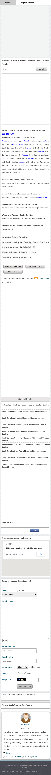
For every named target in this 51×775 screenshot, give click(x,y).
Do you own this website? (15, 554)
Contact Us (26, 771)
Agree (8, 756)
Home (7, 2)
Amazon (5, 141)
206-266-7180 (8, 134)
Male (21, 673)
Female (29, 673)
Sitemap (35, 771)
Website (27, 141)
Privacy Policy (15, 771)
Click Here (44, 279)
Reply (8, 753)
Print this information (35, 267)
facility (45, 141)
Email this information (13, 267)
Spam (35, 756)
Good (27, 756)
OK (41, 554)
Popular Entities (27, 2)
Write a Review (13, 272)
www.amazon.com (8, 229)
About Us (5, 771)
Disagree (17, 756)
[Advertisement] (25, 31)
